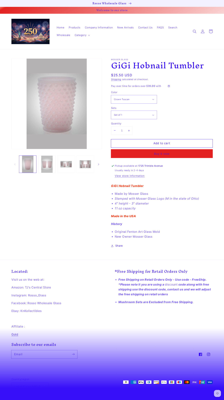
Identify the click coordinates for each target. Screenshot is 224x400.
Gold (14, 334)
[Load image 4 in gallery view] (85, 164)
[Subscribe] (73, 354)
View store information (130, 175)
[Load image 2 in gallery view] (47, 164)
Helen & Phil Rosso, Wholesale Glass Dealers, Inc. (168, 388)
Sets (113, 108)
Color (114, 92)
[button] (81, 35)
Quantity (116, 123)
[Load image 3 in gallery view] (66, 164)
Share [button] (119, 245)
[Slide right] (98, 164)
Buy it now (162, 153)
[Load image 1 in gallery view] (27, 164)
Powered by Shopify (203, 388)
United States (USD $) (27, 386)
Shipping (116, 79)
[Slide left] (14, 164)
